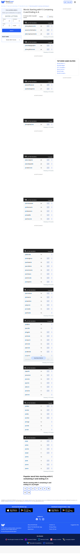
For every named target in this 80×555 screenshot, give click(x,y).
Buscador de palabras (35, 543)
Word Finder (3, 6)
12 (29, 492)
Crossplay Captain (70, 539)
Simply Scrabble (57, 539)
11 (25, 492)
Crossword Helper (32, 539)
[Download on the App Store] (12, 510)
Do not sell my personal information (8, 531)
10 (48, 488)
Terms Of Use (52, 529)
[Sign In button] (74, 2)
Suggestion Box (75, 525)
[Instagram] (43, 519)
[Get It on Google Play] (26, 510)
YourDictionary (49, 543)
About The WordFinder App (35, 527)
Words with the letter (23, 6)
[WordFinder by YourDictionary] (7, 2)
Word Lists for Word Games (12, 6)
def (48, 26)
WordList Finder (44, 539)
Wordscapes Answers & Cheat (15, 539)
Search (11, 30)
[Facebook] (37, 519)
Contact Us (52, 525)
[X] (40, 519)
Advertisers (31, 529)
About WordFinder (32, 525)
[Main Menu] (78, 2)
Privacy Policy (52, 527)
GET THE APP (68, 2)
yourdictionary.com (11, 501)
